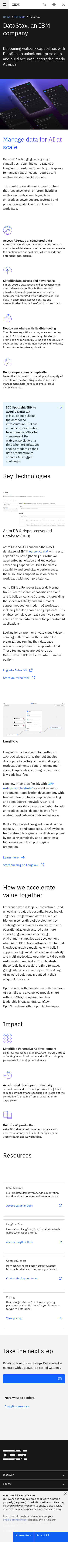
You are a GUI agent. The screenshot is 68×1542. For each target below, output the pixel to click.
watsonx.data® (39, 551)
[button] (54, 4)
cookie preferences (15, 1519)
